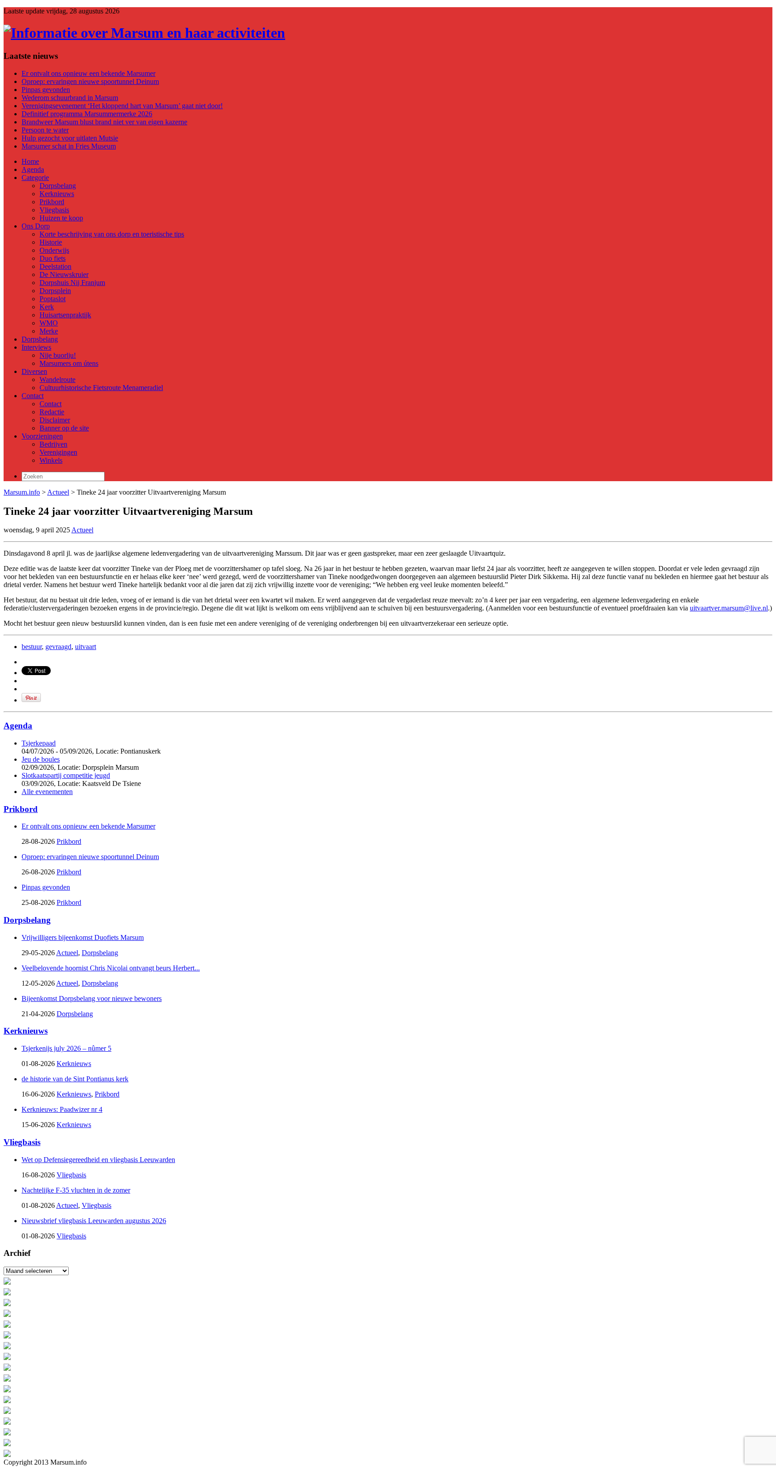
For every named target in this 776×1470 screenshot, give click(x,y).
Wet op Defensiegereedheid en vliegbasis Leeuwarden (98, 1159)
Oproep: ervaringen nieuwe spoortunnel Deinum (90, 81)
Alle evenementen (47, 791)
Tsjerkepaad (39, 743)
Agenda (18, 725)
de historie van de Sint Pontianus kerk (75, 1079)
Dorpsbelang (27, 920)
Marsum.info (22, 492)
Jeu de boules (41, 759)
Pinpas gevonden (46, 89)
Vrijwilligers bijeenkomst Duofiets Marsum (83, 937)
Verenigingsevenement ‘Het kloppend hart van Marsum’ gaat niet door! (122, 106)
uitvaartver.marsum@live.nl (729, 608)
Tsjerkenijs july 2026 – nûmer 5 (66, 1048)
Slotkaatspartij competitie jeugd (66, 775)
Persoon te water (45, 130)
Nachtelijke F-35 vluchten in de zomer (76, 1190)
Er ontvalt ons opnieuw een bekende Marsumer (88, 73)
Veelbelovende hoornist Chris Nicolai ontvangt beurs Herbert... (111, 968)
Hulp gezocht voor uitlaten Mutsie (70, 138)
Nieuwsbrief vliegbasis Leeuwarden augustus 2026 (94, 1220)
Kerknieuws (26, 1031)
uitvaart (85, 646)
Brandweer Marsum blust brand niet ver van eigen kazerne (104, 122)
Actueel (58, 492)
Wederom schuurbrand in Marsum (70, 97)
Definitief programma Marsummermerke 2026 (87, 114)
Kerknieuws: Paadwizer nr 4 (62, 1109)
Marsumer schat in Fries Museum (69, 146)
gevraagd (58, 646)
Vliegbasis (22, 1142)
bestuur (32, 646)
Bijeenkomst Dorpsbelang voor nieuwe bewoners (92, 998)
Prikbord (21, 809)
